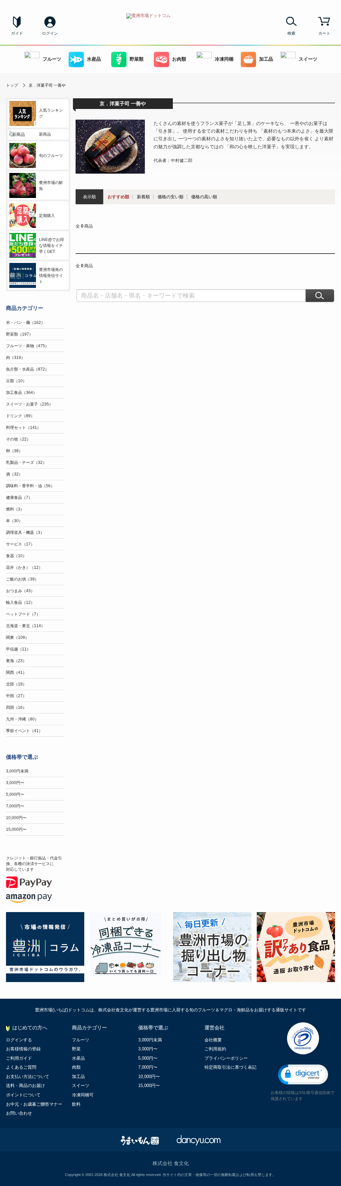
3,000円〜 (15, 782)
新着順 (143, 196)
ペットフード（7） (23, 614)
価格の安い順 (170, 196)
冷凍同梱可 (83, 1094)
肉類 (76, 1067)
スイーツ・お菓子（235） (29, 404)
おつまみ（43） (20, 591)
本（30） (14, 521)
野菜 (76, 1048)
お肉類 (179, 59)
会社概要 (213, 1039)
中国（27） (16, 695)
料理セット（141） (23, 427)
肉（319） (15, 357)
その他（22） (18, 439)
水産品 (94, 59)
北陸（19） (16, 684)
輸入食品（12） (20, 602)
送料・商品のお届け (25, 1085)
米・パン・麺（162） (25, 322)
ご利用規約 (215, 1048)
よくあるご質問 (21, 1067)
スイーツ (308, 59)
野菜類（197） (19, 334)
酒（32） (14, 474)
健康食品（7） (19, 497)
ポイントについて (23, 1094)
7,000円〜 (15, 806)
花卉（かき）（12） (24, 567)
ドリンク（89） (20, 416)
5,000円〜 (15, 794)
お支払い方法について (27, 1076)
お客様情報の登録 (23, 1048)
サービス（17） (20, 544)
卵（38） (14, 451)
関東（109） (17, 637)
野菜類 (137, 59)
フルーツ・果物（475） (27, 346)
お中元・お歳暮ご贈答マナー (34, 1104)
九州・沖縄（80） (22, 719)
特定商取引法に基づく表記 (230, 1067)
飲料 (76, 1104)
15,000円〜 (16, 829)
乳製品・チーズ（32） (26, 462)
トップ (12, 85)
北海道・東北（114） (25, 625)
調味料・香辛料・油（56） (30, 486)
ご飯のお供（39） (22, 579)
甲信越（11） (18, 649)
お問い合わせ (19, 1113)
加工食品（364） (21, 392)
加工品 (266, 59)
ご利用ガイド (19, 1058)
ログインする (19, 1039)
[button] (303, 1074)
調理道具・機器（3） (25, 532)
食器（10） (16, 556)
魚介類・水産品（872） (27, 369)
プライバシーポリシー (226, 1058)
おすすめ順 (118, 196)
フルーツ (52, 59)
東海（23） (16, 660)
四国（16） (16, 707)
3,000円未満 (17, 771)
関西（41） (16, 672)
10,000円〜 (16, 817)
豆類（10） (16, 381)
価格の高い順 (204, 196)
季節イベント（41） (24, 730)
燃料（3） (15, 509)
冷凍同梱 (224, 59)
